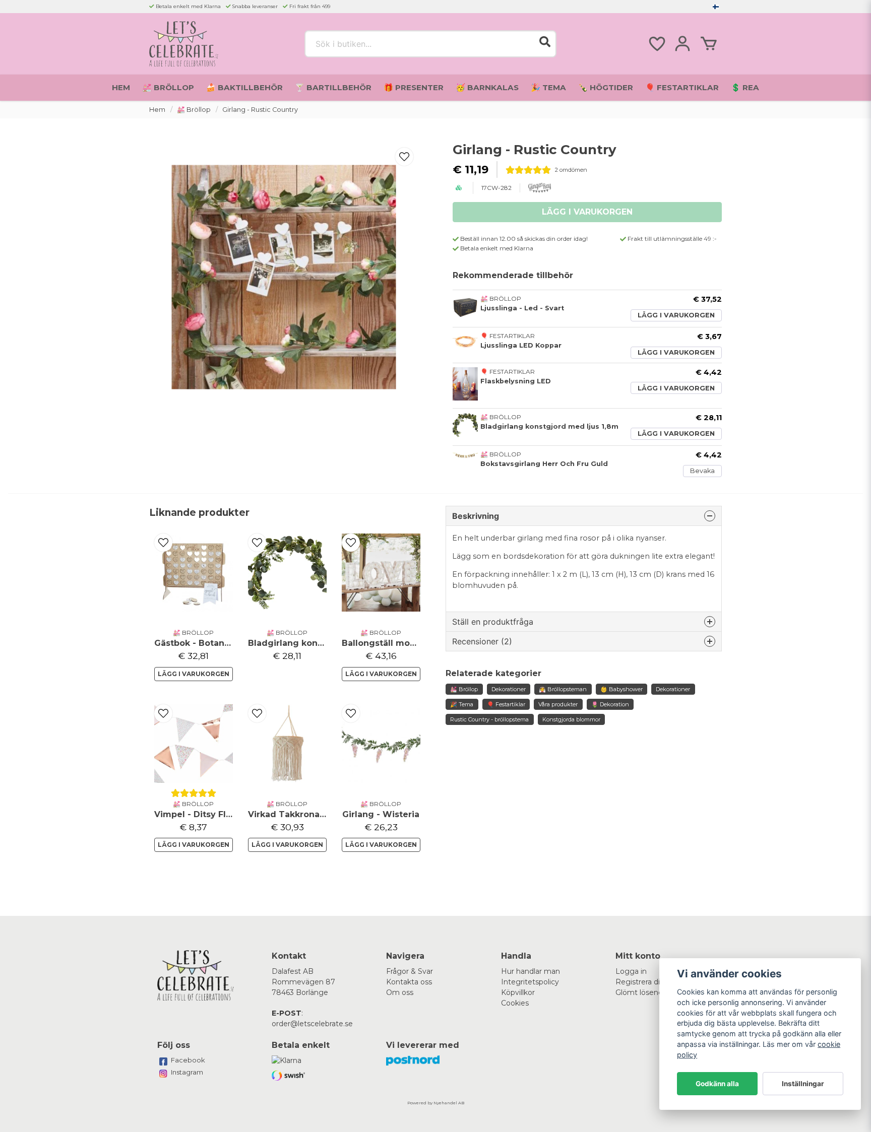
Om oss (399, 992)
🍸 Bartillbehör (333, 87)
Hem (121, 87)
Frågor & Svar (409, 971)
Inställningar (803, 1084)
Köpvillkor (518, 992)
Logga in (631, 971)
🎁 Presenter (414, 87)
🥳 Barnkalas (487, 87)
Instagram (187, 1072)
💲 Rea (745, 87)
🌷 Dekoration (610, 704)
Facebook (188, 1060)
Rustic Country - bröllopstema (489, 719)
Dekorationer (508, 689)
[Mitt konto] (682, 44)
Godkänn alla (717, 1084)
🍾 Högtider (605, 87)
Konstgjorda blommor (571, 719)
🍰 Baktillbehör (244, 87)
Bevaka (702, 471)
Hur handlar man (530, 971)
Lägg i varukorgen (676, 315)
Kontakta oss (409, 981)
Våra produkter (558, 704)
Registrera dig (640, 981)
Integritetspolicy (530, 981)
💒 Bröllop (168, 87)
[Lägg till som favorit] (656, 44)
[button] (716, 7)
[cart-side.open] (709, 44)
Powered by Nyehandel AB (435, 1102)
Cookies (515, 1003)
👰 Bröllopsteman (563, 689)
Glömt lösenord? (644, 992)
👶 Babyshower (621, 689)
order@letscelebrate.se (312, 1023)
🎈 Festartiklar (682, 87)
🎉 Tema (548, 87)
